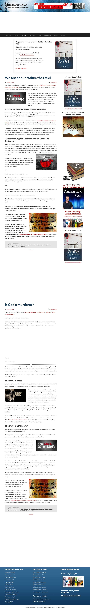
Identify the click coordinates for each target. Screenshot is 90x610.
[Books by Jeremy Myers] (73, 228)
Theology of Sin (11, 510)
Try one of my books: (73, 214)
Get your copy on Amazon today (73, 108)
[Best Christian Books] (73, 180)
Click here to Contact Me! (71, 596)
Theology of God (48, 509)
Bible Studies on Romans (39, 587)
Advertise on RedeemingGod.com (41, 599)
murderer (33, 509)
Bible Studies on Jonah (39, 580)
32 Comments (53, 309)
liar (29, 509)
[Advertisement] (45, 22)
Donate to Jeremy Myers (39, 601)
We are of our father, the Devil (28, 78)
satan (37, 245)
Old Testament (32, 245)
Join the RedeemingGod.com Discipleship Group (32, 234)
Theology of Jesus (42, 245)
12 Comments (53, 82)
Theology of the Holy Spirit (12, 592)
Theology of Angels (39, 509)
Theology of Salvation (10, 589)
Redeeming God (17, 4)
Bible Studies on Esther (39, 575)
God (22, 245)
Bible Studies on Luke (38, 584)
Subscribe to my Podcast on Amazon (73, 187)
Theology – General (10, 572)
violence (49, 245)
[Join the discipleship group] (59, 8)
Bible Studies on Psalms (39, 577)
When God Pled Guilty (20, 246)
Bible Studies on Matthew (39, 582)
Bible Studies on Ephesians (40, 589)
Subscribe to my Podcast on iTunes (73, 186)
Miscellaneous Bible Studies (40, 592)
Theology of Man (9, 582)
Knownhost (51, 607)
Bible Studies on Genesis (39, 572)
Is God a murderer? (19, 305)
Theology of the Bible (10, 577)
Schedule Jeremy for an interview (70, 592)
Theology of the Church (11, 594)
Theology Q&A (9, 602)
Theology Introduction (10, 575)
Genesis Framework (61, 607)
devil (22, 509)
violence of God (11, 246)
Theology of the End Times (12, 599)
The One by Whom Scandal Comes (18, 420)
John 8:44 (26, 245)
